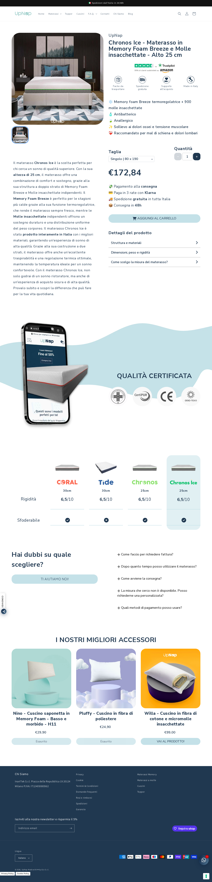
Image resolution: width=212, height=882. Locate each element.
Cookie (79, 780)
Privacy (79, 774)
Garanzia (80, 809)
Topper (141, 791)
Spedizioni (81, 803)
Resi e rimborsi (84, 797)
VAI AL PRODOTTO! (170, 741)
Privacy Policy (7, 873)
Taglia (114, 152)
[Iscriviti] (70, 828)
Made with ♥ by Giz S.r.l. (38, 869)
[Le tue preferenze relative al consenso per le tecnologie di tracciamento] (206, 876)
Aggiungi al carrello (156, 218)
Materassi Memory (147, 774)
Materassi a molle (146, 780)
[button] (54, 13)
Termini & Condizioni (87, 785)
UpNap (25, 869)
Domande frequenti (86, 791)
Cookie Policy (23, 873)
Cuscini (141, 785)
